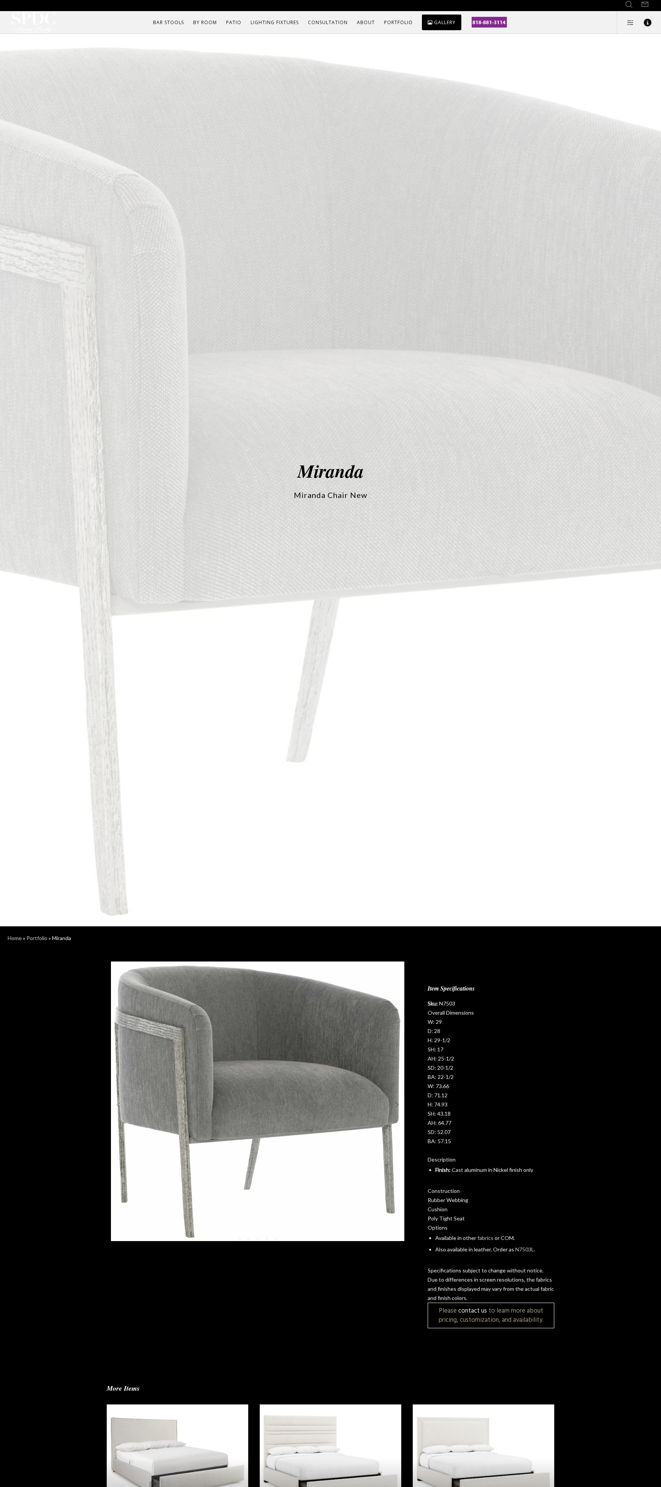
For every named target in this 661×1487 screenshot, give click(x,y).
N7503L (524, 1249)
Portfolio (36, 938)
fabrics (485, 1238)
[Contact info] (642, 22)
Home (15, 938)
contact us (472, 1310)
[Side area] (625, 22)
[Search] (628, 4)
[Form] (645, 4)
